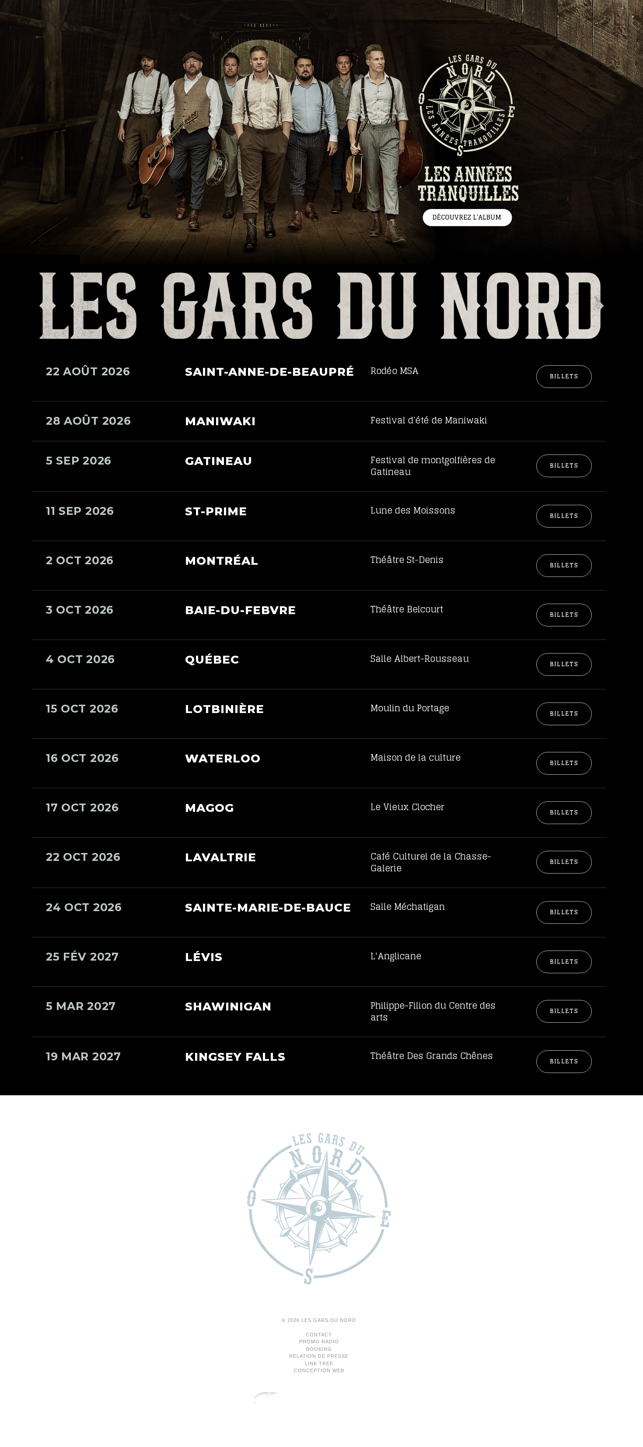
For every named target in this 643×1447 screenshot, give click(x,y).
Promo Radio (319, 1341)
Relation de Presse (319, 1356)
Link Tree (319, 1363)
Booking (319, 1349)
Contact (319, 1334)
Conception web (319, 1370)
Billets (564, 376)
